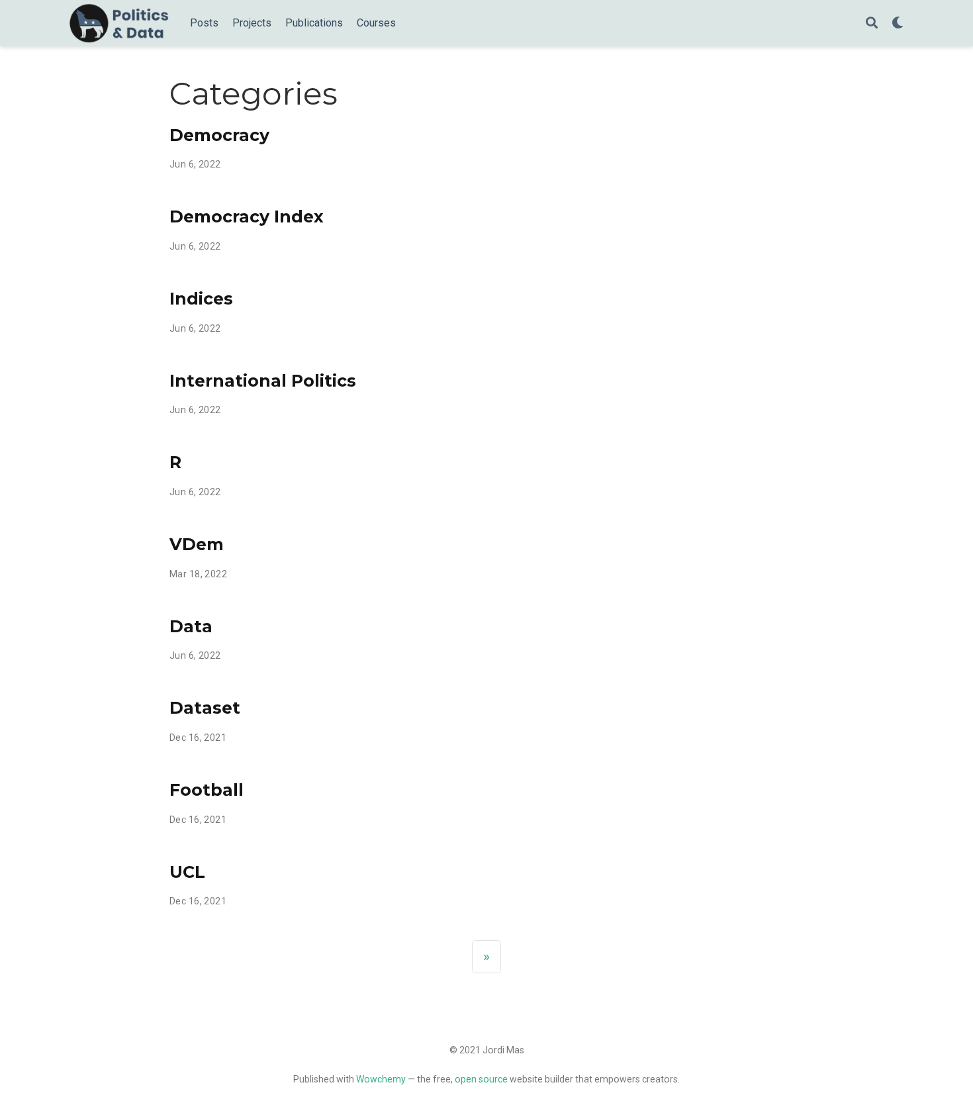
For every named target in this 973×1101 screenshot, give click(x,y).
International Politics (262, 381)
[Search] (872, 23)
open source (481, 1079)
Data (190, 626)
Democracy (219, 135)
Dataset (204, 708)
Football (206, 790)
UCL (187, 872)
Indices (201, 299)
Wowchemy (381, 1079)
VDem (196, 544)
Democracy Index (246, 216)
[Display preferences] (898, 23)
